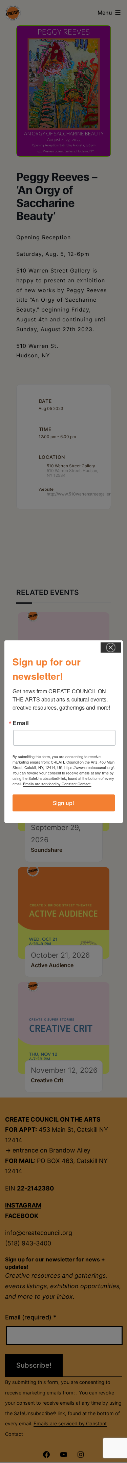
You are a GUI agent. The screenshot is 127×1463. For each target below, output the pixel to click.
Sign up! (63, 803)
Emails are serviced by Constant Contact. (57, 783)
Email (21, 723)
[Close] (111, 647)
